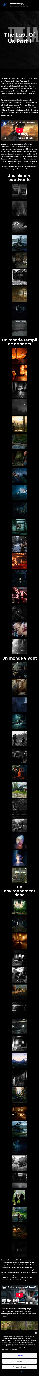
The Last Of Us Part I (19, 38)
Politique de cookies (14, 1371)
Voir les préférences (19, 1367)
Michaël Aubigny (17, 4)
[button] (36, 1333)
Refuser (19, 1361)
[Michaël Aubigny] (5, 4)
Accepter (19, 1356)
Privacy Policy (25, 1371)
